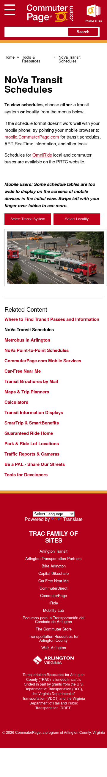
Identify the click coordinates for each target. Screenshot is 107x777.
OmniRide (42, 155)
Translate (73, 519)
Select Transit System (27, 219)
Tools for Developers (26, 474)
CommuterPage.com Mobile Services (42, 360)
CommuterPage (53, 595)
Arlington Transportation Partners (53, 558)
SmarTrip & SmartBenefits (31, 422)
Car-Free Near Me (22, 371)
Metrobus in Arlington (27, 340)
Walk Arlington (53, 647)
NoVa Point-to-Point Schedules (36, 350)
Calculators (16, 402)
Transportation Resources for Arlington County (53, 638)
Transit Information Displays (33, 412)
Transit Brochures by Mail (31, 381)
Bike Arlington (54, 566)
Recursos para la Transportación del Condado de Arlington (53, 619)
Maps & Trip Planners (26, 391)
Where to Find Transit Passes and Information (51, 319)
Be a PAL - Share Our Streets (34, 464)
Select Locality (77, 219)
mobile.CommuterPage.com (31, 136)
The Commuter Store (54, 629)
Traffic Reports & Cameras (31, 454)
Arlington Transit (53, 551)
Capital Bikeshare (53, 573)
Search (83, 32)
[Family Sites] (94, 13)
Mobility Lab (53, 610)
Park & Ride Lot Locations (31, 443)
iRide (53, 603)
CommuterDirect (53, 588)
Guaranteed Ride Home (28, 433)
